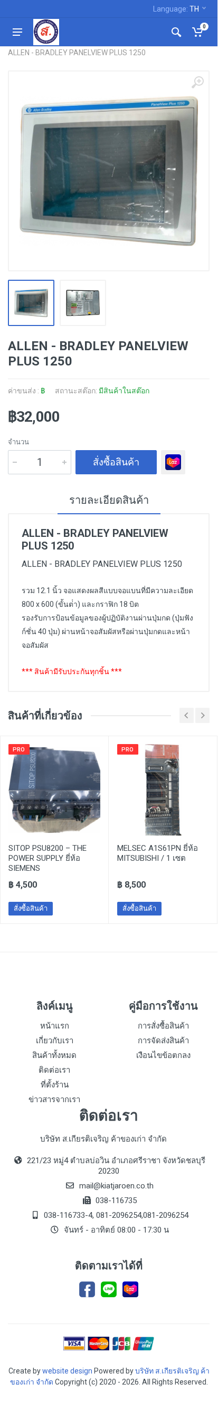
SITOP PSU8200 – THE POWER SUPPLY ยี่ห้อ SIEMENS (47, 858)
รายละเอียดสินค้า (109, 500)
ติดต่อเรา (54, 1070)
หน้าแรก (54, 1026)
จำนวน (18, 442)
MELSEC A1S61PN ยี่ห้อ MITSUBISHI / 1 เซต (157, 853)
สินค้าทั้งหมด (54, 1055)
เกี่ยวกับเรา (54, 1040)
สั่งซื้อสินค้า (116, 461)
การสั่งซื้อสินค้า (163, 1026)
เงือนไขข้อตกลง (163, 1055)
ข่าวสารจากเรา (54, 1099)
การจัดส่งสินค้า (163, 1040)
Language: (176, 9)
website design (67, 1371)
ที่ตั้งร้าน (55, 1085)
